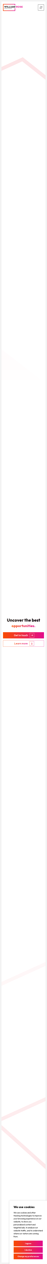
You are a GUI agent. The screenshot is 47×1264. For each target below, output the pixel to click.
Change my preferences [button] (28, 1256)
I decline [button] (28, 1250)
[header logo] (13, 7)
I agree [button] (28, 1243)
